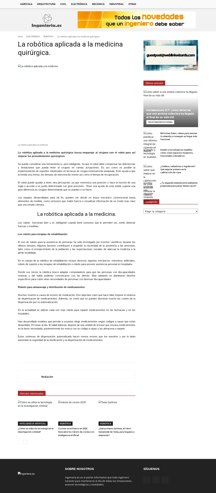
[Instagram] (180, 4)
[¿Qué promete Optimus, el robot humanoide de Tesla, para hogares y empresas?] (117, 413)
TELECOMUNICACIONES (160, 122)
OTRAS (132, 4)
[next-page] (25, 442)
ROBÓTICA (48, 36)
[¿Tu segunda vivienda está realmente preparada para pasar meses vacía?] (150, 191)
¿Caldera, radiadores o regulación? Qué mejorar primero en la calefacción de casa (177, 169)
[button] (194, 4)
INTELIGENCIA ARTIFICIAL (33, 423)
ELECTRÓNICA (79, 4)
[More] (122, 356)
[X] (186, 4)
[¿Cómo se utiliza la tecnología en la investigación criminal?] (36, 413)
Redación (47, 376)
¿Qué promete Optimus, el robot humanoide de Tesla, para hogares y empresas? (116, 432)
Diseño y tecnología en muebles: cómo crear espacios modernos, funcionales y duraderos (176, 153)
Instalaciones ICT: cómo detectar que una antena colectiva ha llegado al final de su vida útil (170, 113)
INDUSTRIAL (116, 4)
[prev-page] (20, 442)
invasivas (109, 171)
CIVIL (63, 4)
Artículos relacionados (32, 393)
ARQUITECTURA (46, 4)
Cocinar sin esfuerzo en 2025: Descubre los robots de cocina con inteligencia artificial (76, 432)
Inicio (20, 36)
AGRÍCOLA (26, 4)
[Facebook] (175, 4)
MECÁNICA (98, 4)
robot (54, 325)
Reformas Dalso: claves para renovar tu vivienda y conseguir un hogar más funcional (178, 136)
